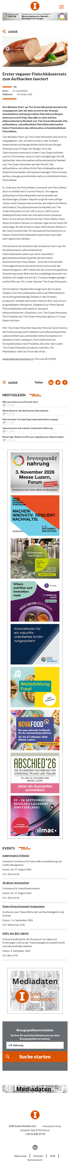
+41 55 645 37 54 (35, 1134)
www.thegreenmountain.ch (17, 358)
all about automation (15, 882)
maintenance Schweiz (15, 855)
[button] (51, 382)
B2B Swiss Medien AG (22, 1126)
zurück (12, 31)
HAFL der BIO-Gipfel (15, 933)
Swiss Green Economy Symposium (23, 906)
